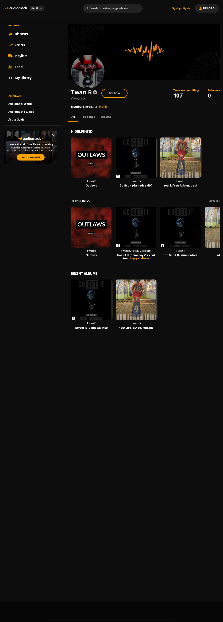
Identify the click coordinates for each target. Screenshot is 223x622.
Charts (20, 45)
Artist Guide (16, 119)
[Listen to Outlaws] (91, 157)
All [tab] (73, 117)
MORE (103, 107)
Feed (18, 67)
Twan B (91, 181)
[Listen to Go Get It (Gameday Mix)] (136, 157)
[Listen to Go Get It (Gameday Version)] (136, 227)
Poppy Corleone (139, 258)
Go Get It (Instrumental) (180, 255)
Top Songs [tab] (88, 117)
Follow (114, 93)
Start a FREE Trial (31, 157)
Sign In (186, 8)
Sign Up (176, 8)
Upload (209, 8)
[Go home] (15, 8)
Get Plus (37, 8)
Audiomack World (20, 104)
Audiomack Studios (21, 112)
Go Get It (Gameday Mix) (136, 185)
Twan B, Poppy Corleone (136, 251)
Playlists (21, 56)
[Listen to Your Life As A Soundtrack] (180, 157)
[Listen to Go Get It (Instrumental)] (180, 227)
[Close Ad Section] (53, 135)
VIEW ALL (214, 201)
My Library (23, 78)
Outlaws (91, 185)
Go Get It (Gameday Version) (136, 255)
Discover (21, 34)
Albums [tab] (106, 117)
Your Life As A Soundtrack (181, 185)
